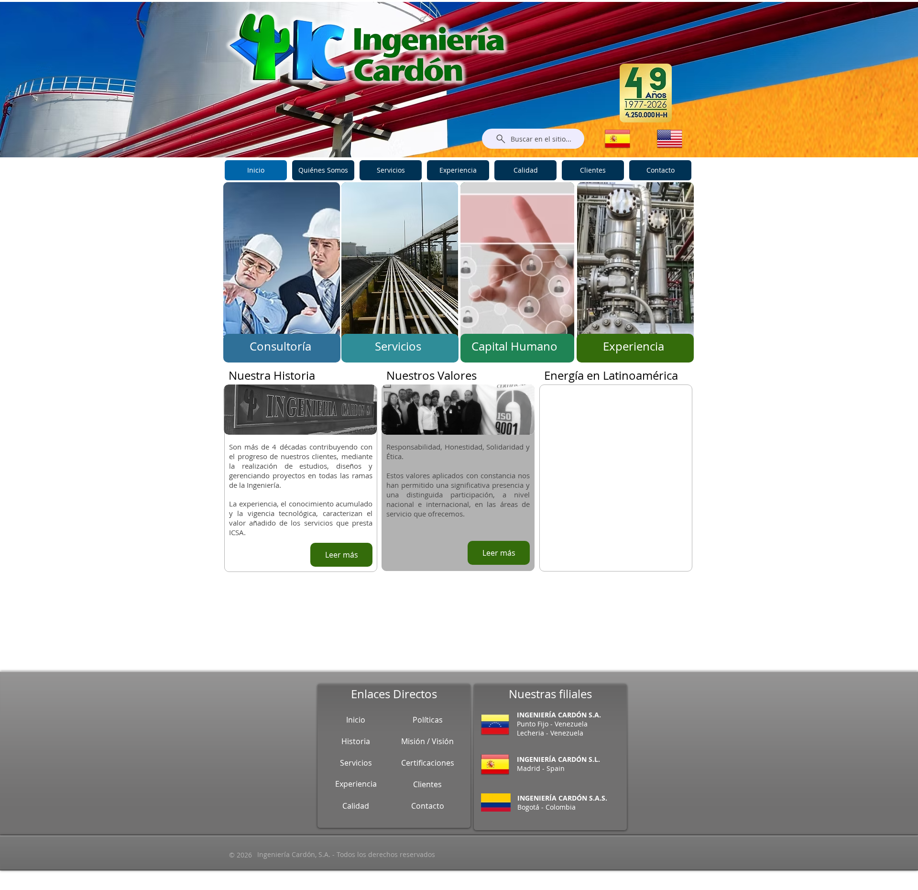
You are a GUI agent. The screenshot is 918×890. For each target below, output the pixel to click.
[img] (281, 269)
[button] (240, 854)
